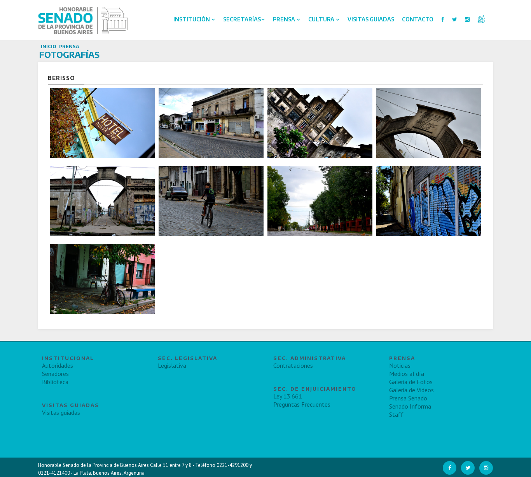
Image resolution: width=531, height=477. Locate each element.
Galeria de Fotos (411, 382)
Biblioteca (55, 382)
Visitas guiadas (61, 412)
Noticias (399, 365)
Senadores (55, 373)
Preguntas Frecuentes (301, 404)
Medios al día (406, 373)
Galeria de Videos (411, 390)
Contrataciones (293, 365)
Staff (396, 414)
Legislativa (172, 365)
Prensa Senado (408, 398)
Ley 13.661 (287, 396)
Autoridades (57, 365)
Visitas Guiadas (371, 19)
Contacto (417, 19)
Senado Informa (410, 406)
